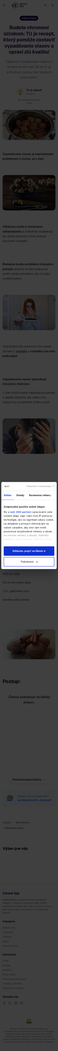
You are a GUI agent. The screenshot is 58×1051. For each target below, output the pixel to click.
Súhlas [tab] (8, 495)
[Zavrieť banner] (40, 486)
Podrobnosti (27, 561)
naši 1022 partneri (21, 512)
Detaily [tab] (20, 495)
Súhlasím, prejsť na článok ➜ (29, 551)
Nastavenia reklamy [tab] (40, 495)
